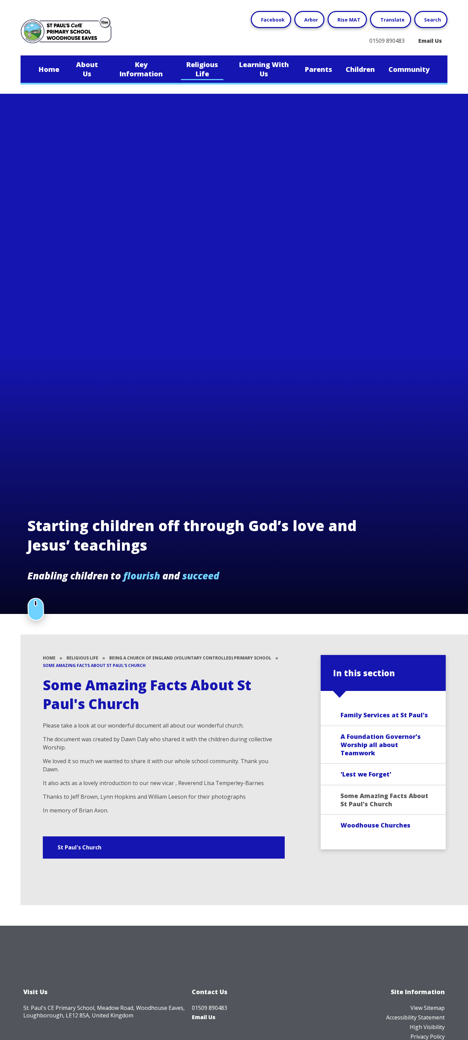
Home (49, 658)
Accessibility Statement (415, 1017)
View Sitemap (427, 1008)
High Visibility (427, 1027)
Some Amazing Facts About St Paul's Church (94, 665)
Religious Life (82, 658)
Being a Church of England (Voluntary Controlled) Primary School (190, 658)
